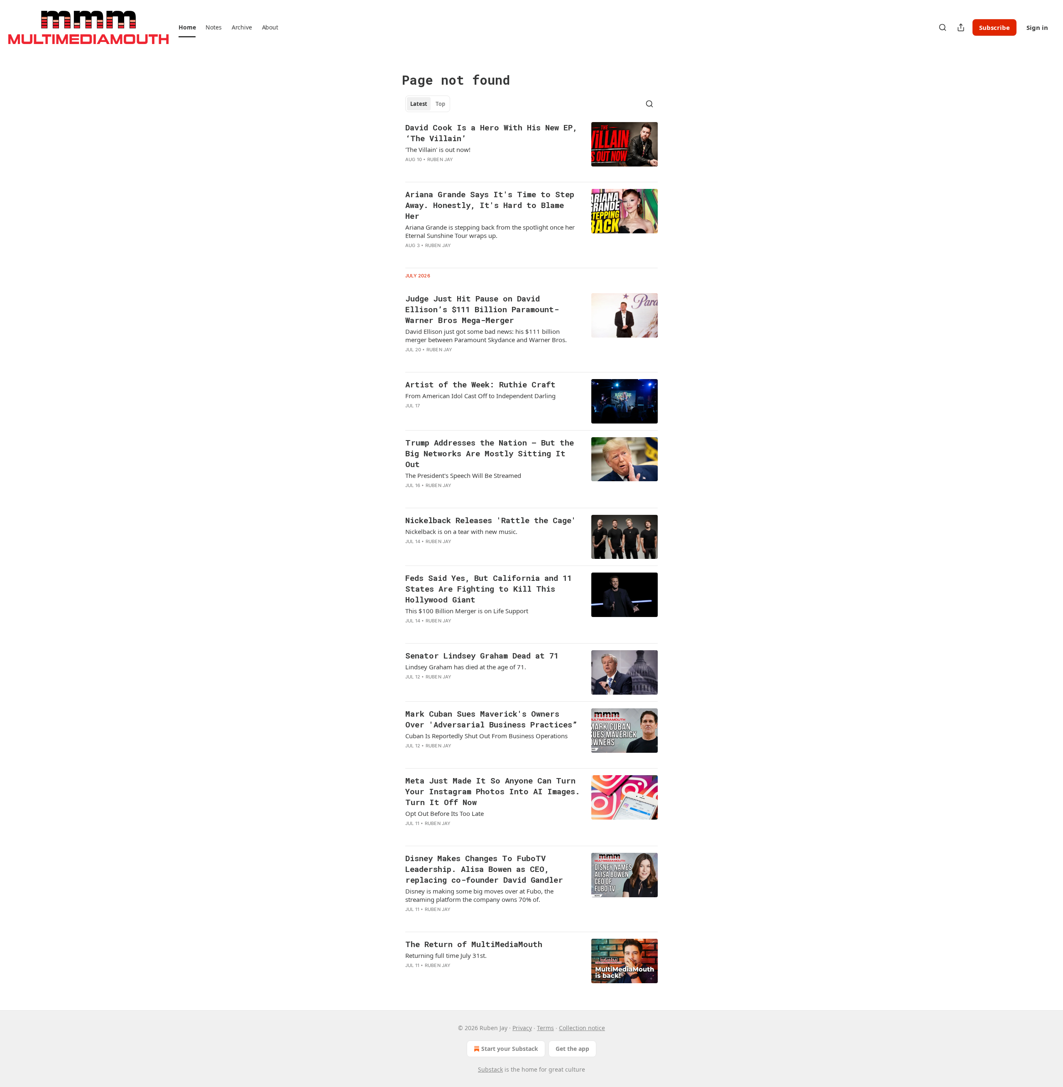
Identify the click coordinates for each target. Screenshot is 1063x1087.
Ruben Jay (440, 159)
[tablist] (427, 103)
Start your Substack (509, 1049)
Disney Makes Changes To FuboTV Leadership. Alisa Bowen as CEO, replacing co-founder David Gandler (484, 869)
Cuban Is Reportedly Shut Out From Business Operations (486, 736)
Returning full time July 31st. (446, 955)
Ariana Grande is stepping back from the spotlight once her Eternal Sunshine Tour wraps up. (490, 231)
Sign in (1037, 27)
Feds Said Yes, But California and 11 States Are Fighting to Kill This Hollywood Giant (488, 589)
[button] (187, 27)
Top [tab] (440, 104)
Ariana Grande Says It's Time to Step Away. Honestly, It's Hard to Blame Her (489, 205)
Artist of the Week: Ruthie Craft (480, 384)
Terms (545, 1028)
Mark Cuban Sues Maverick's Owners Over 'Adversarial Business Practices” (491, 719)
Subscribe (994, 27)
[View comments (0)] (467, 170)
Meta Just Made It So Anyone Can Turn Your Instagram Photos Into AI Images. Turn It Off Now (492, 791)
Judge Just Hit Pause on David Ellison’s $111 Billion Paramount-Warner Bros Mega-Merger (482, 309)
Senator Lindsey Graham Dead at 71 (481, 655)
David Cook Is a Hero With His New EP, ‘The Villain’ (491, 132)
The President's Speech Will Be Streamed (463, 475)
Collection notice (582, 1028)
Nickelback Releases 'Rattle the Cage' (490, 520)
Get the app (572, 1049)
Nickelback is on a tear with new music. (461, 531)
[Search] (942, 27)
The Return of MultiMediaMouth (473, 944)
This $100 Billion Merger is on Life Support (466, 611)
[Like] (410, 256)
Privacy (522, 1028)
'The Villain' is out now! (437, 149)
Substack (490, 1069)
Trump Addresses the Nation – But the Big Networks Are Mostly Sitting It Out (489, 453)
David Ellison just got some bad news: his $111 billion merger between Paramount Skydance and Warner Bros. (486, 335)
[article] (531, 149)
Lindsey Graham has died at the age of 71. (465, 667)
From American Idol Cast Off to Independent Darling (480, 396)
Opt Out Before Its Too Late (444, 813)
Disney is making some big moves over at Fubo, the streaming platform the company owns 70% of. (479, 895)
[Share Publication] (961, 27)
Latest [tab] (418, 104)
